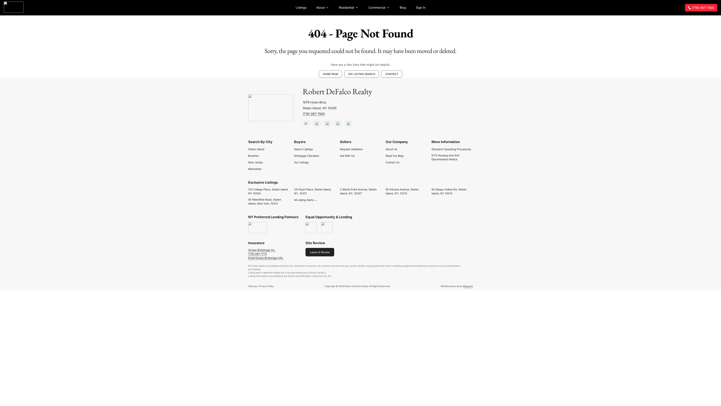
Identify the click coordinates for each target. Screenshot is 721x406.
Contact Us (392, 162)
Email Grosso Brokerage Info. (266, 257)
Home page (330, 74)
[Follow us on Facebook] (327, 124)
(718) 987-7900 (703, 8)
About (320, 7)
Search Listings (303, 149)
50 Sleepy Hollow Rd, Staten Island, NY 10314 (448, 191)
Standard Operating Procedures (451, 149)
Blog (403, 7)
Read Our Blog (394, 155)
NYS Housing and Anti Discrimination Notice (445, 157)
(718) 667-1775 (257, 253)
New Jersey (255, 162)
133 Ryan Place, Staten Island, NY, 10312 (312, 191)
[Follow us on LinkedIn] (338, 124)
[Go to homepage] (270, 108)
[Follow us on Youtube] (306, 124)
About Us (391, 149)
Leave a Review (320, 252)
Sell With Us (347, 155)
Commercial (376, 7)
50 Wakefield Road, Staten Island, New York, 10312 (264, 201)
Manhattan (255, 168)
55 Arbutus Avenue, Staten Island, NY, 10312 (402, 191)
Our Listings (301, 162)
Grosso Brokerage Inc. (261, 249)
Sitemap (252, 286)
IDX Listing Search (361, 74)
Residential (346, 7)
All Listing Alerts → (305, 199)
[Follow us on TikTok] (317, 124)
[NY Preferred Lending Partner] (257, 228)
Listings (301, 7)
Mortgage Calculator (306, 155)
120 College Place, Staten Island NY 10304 (268, 191)
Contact (391, 74)
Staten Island (256, 149)
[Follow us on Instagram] (348, 124)
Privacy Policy (266, 286)
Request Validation (351, 149)
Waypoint (468, 286)
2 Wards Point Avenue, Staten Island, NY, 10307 (358, 191)
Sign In (420, 7)
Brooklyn (253, 155)
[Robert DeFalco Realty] (13, 7)
